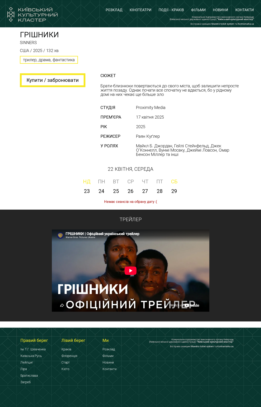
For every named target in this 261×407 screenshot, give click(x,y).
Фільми (198, 10)
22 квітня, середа (130, 169)
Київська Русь (31, 356)
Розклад (114, 10)
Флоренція (69, 356)
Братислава (29, 375)
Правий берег (34, 340)
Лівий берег (73, 340)
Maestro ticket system (222, 24)
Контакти (244, 10)
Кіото (65, 369)
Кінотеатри (140, 10)
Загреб (25, 382)
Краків (66, 349)
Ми (105, 340)
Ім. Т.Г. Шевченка (33, 349)
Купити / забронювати (53, 80)
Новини (220, 10)
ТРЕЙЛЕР (130, 219)
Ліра (23, 369)
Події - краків (171, 10)
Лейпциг (26, 362)
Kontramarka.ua (246, 24)
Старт (65, 362)
